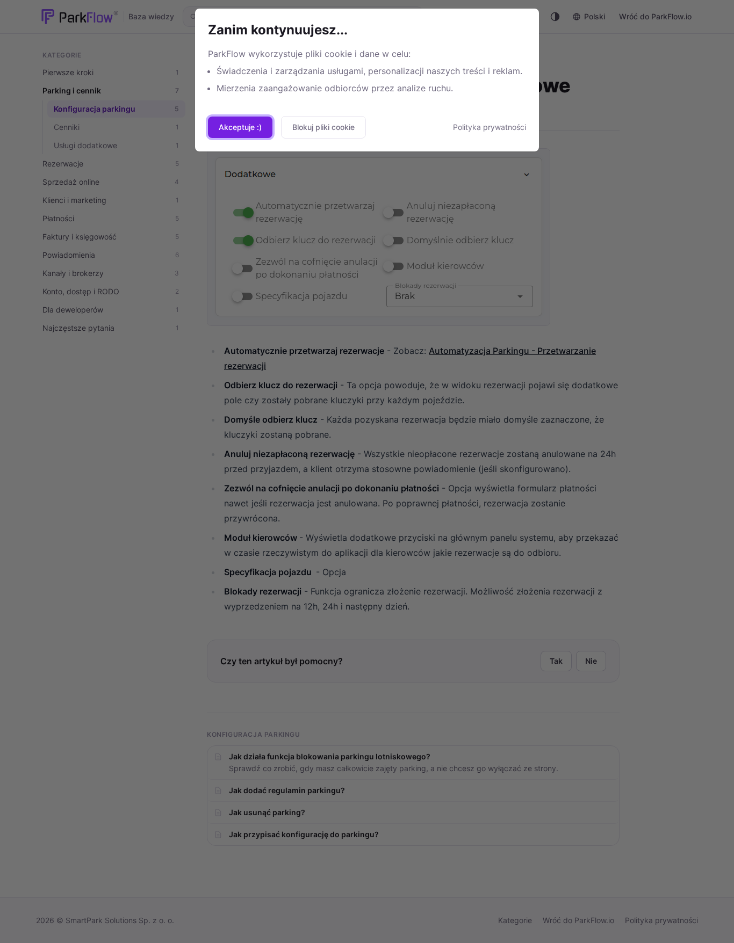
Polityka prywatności (489, 127)
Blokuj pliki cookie (323, 127)
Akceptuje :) (240, 127)
